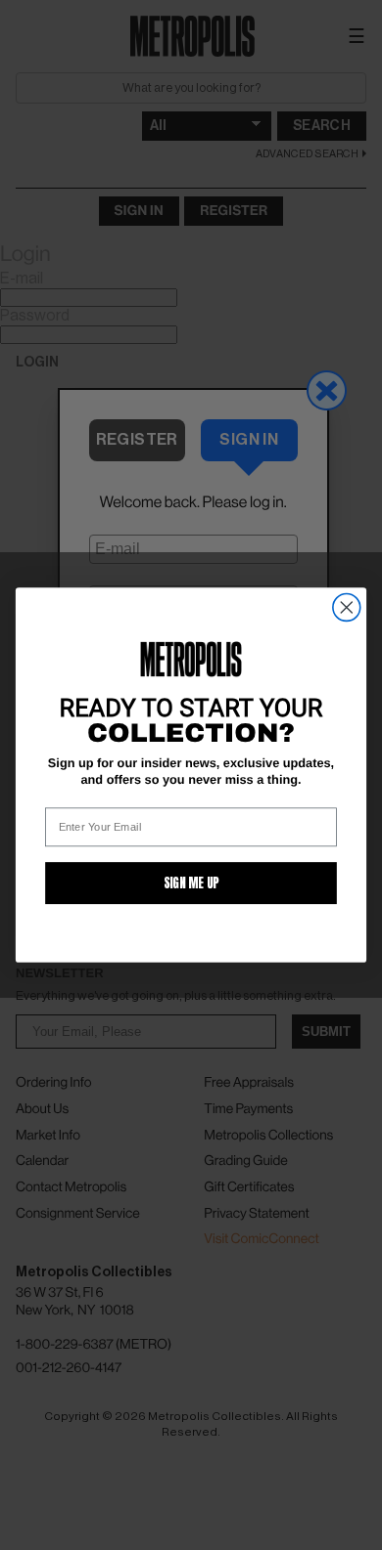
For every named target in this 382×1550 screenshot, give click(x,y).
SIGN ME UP (191, 883)
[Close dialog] (346, 608)
